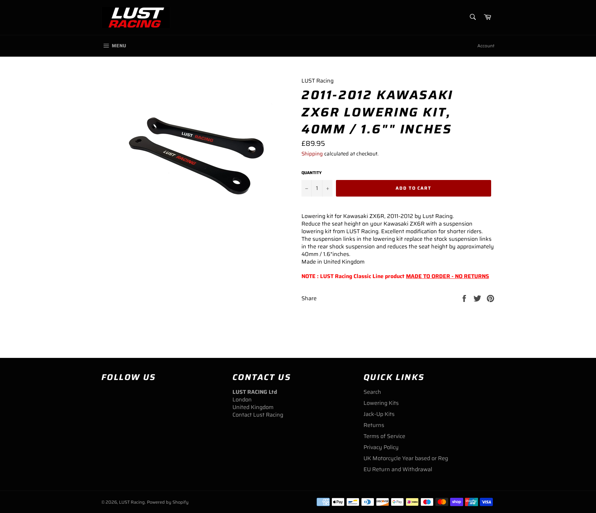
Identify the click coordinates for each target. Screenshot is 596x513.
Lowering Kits (381, 403)
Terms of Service (384, 436)
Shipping (312, 154)
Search (372, 392)
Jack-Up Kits (379, 414)
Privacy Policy (381, 447)
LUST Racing (132, 502)
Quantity (311, 173)
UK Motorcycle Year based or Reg (406, 458)
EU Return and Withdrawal (398, 469)
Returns (374, 425)
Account (486, 45)
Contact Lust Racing (257, 414)
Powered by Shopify (168, 502)
